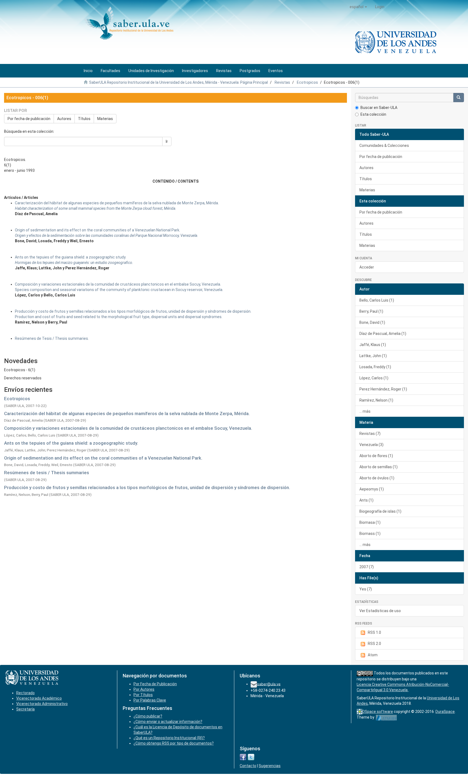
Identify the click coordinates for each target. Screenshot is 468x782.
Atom (373, 655)
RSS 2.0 (374, 643)
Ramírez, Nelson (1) (376, 400)
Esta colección (373, 114)
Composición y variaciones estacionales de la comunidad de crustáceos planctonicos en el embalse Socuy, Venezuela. (128, 428)
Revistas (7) (370, 433)
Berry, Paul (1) (371, 311)
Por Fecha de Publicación (155, 684)
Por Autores (144, 689)
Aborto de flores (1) (376, 456)
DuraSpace (445, 711)
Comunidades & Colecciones (384, 145)
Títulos (84, 119)
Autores (64, 119)
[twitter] (251, 757)
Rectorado (25, 693)
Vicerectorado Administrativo (42, 704)
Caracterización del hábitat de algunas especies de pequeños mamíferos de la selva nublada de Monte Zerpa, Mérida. (127, 413)
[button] (358, 7)
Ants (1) (366, 500)
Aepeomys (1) (371, 489)
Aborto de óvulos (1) (376, 478)
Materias (105, 119)
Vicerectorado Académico (39, 698)
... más (364, 411)
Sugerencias (270, 766)
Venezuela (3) (371, 444)
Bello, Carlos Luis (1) (376, 300)
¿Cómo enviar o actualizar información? (168, 721)
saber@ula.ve (269, 684)
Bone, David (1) (372, 322)
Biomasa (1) (370, 522)
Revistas (282, 82)
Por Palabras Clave (150, 700)
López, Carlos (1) (373, 378)
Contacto (248, 766)
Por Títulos (143, 695)
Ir (167, 141)
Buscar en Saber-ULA (378, 107)
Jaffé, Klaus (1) (372, 344)
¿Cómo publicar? (148, 716)
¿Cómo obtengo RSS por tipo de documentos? (174, 743)
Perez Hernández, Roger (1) (383, 389)
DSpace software (377, 711)
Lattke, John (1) (373, 356)
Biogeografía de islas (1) (380, 511)
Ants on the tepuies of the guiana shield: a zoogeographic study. (71, 443)
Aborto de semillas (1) (378, 467)
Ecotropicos (307, 82)
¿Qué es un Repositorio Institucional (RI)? (169, 738)
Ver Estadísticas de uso (380, 611)
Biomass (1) (370, 533)
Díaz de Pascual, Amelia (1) (382, 333)
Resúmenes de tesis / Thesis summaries (46, 472)
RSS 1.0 (374, 632)
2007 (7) (366, 567)
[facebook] (243, 757)
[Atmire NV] (386, 717)
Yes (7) (365, 589)
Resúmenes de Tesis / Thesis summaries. (52, 338)
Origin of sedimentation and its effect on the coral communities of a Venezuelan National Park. (103, 458)
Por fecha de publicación (29, 119)
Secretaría (25, 709)
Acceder (366, 267)
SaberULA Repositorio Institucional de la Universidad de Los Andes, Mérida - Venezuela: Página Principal (178, 82)
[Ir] (458, 97)
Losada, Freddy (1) (375, 367)
